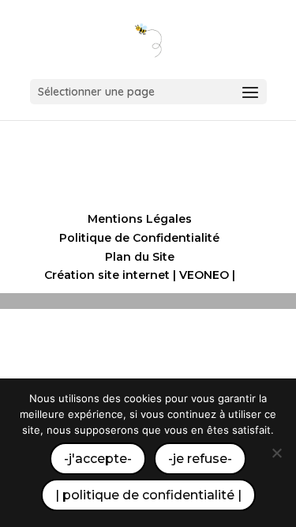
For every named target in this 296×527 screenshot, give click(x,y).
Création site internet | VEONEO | (139, 275)
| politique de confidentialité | (148, 495)
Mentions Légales (140, 219)
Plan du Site (139, 257)
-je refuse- (200, 458)
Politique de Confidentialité (139, 238)
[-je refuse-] (276, 453)
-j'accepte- (98, 458)
